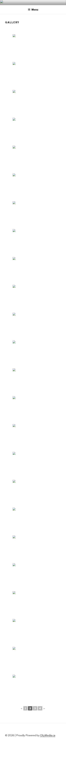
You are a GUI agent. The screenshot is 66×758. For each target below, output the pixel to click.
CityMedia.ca (47, 735)
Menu (34, 9)
